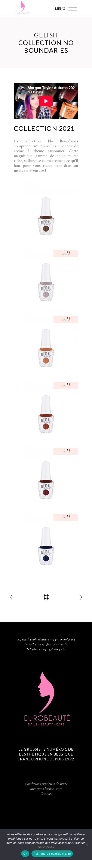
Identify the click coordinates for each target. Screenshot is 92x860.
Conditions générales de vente (46, 783)
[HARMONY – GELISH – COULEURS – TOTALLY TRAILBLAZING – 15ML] (46, 209)
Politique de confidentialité (52, 853)
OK (25, 853)
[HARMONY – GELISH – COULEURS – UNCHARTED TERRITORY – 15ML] (46, 473)
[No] (87, 844)
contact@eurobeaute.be (51, 644)
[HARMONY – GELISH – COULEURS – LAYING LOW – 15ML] (46, 539)
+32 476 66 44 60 (54, 649)
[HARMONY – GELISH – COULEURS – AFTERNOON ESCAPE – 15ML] (46, 407)
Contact (46, 793)
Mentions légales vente (46, 788)
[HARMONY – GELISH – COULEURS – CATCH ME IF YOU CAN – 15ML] (46, 341)
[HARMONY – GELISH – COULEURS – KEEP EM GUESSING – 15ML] (46, 275)
